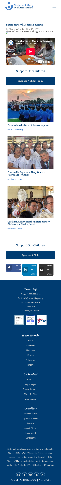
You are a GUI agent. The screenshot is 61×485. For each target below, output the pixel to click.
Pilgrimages (30, 384)
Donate (30, 423)
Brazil (30, 340)
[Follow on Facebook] (24, 474)
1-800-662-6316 (33, 294)
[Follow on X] (42, 474)
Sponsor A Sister (30, 418)
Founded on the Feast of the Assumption (28, 125)
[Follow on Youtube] (30, 474)
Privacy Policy (45, 480)
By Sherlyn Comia (15, 179)
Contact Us (31, 437)
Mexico (30, 355)
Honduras (30, 350)
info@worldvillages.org (33, 298)
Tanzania (30, 364)
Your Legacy (30, 399)
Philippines (30, 360)
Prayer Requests (30, 389)
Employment (30, 433)
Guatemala (30, 345)
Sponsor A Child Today (30, 80)
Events (30, 379)
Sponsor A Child (30, 255)
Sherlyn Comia (16, 29)
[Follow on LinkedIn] (36, 474)
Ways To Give (30, 394)
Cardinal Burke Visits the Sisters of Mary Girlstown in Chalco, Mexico (29, 223)
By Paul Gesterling (15, 129)
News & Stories (30, 428)
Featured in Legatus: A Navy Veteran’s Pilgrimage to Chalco (27, 173)
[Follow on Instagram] (18, 474)
